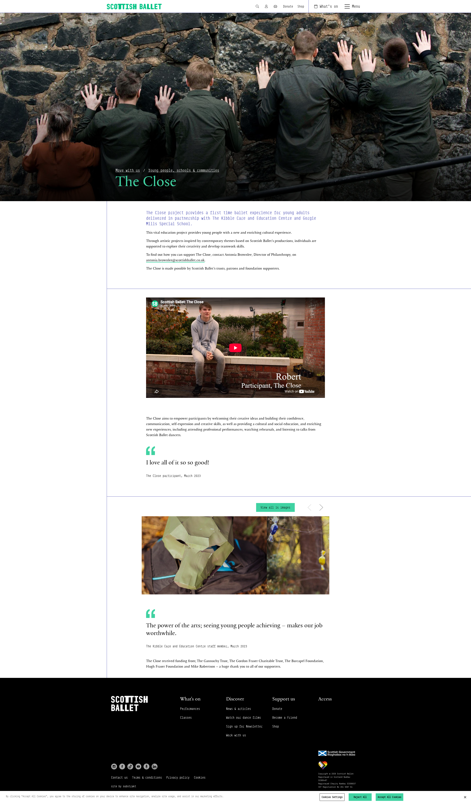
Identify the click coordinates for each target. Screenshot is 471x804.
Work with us (236, 735)
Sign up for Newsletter (244, 726)
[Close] (465, 797)
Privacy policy (178, 777)
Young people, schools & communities (183, 170)
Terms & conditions (147, 777)
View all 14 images (275, 507)
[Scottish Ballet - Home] (134, 6)
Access (325, 699)
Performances (190, 709)
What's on (329, 6)
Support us (283, 699)
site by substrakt (123, 786)
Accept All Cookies (389, 797)
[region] (235, 797)
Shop (301, 6)
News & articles (238, 709)
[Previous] (309, 507)
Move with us (128, 170)
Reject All (360, 797)
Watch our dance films (243, 717)
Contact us (119, 777)
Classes (186, 717)
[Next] (321, 507)
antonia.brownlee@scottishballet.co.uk (175, 260)
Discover (235, 699)
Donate (288, 6)
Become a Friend (284, 717)
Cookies (200, 777)
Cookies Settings (332, 797)
